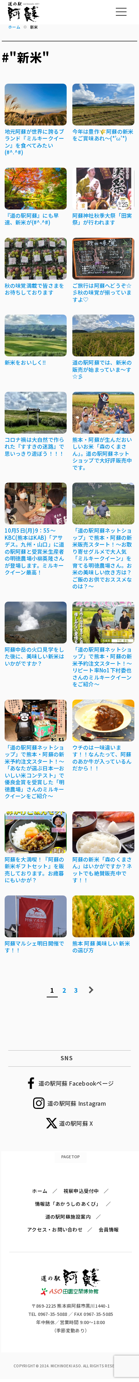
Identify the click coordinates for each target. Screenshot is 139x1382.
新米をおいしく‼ (25, 362)
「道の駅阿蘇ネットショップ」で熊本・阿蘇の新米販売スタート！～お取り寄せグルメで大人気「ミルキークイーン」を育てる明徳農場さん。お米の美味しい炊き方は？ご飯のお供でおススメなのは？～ (102, 558)
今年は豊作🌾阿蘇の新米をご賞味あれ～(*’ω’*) (103, 135)
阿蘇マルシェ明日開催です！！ (35, 946)
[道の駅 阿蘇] (71, 1293)
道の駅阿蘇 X (76, 1123)
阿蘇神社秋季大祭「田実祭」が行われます (102, 219)
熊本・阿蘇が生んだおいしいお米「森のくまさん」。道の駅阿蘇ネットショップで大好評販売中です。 (102, 453)
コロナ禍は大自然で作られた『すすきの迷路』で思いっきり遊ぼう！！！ (35, 446)
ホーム (39, 1190)
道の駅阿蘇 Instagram (76, 1103)
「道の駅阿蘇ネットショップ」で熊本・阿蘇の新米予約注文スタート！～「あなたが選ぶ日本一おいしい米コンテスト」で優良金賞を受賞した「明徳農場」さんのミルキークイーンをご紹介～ (35, 772)
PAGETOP (70, 1156)
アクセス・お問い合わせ (55, 1229)
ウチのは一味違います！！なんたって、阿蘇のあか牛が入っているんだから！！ (102, 758)
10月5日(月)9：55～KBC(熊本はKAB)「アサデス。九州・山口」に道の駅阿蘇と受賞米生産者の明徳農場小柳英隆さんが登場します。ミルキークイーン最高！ (35, 551)
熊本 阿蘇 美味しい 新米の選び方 (101, 946)
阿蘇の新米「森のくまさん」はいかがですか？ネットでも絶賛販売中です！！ (102, 869)
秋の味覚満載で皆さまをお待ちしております (35, 289)
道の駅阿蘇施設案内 (68, 1216)
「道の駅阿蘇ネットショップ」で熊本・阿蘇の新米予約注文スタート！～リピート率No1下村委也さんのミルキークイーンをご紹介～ (102, 667)
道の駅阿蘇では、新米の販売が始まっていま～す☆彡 (102, 369)
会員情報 (109, 1229)
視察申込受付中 (81, 1190)
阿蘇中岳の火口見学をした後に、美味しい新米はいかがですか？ (35, 656)
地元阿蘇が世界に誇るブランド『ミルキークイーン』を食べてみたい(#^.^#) (35, 142)
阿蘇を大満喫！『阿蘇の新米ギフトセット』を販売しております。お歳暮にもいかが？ (35, 869)
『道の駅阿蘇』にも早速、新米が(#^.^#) (32, 219)
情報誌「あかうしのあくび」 (68, 1203)
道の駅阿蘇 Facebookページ (76, 1083)
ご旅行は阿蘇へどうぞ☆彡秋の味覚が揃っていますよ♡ (102, 292)
